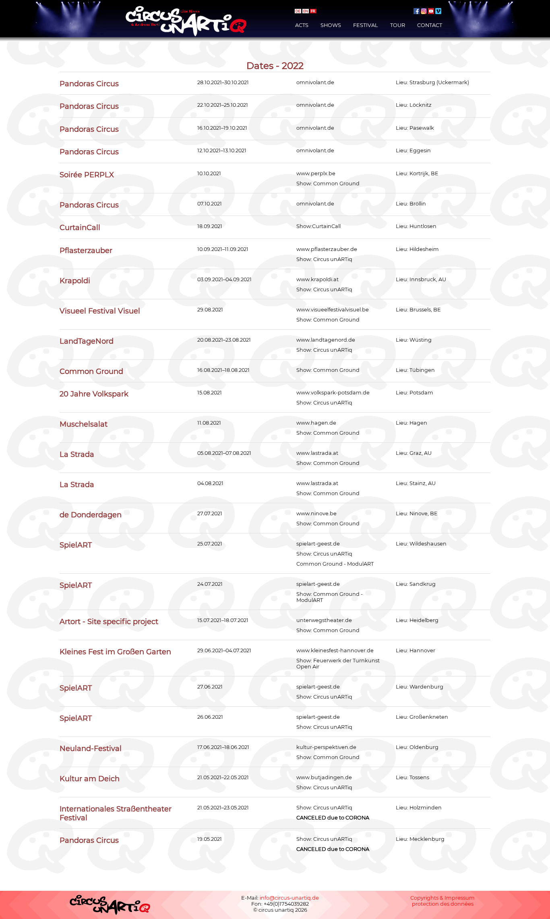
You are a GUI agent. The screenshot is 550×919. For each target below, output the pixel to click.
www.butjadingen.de (324, 777)
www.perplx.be (315, 173)
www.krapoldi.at (317, 279)
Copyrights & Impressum (442, 898)
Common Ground (336, 183)
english (305, 11)
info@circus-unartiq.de (289, 898)
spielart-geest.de (318, 544)
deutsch (298, 11)
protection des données (442, 904)
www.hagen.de (316, 423)
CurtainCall (326, 226)
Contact (429, 25)
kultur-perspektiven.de (326, 747)
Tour (397, 25)
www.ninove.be (316, 513)
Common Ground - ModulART (335, 564)
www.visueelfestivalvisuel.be (332, 310)
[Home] (186, 9)
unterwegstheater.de (324, 620)
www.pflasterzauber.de (326, 249)
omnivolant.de (315, 82)
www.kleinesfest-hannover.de (335, 650)
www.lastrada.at (317, 453)
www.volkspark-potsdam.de (333, 393)
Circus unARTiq (332, 259)
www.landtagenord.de (325, 340)
